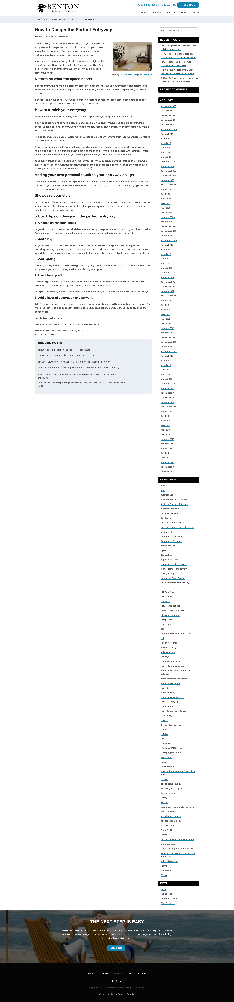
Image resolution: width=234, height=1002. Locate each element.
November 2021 (168, 286)
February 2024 (168, 161)
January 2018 (167, 462)
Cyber (164, 550)
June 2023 (166, 198)
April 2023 (165, 208)
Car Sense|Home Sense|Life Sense (177, 527)
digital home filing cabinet (174, 564)
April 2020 (165, 374)
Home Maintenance (170, 661)
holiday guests (168, 652)
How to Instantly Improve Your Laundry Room (59, 330)
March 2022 (166, 268)
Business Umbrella (170, 508)
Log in (163, 889)
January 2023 (167, 221)
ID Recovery (166, 715)
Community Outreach (171, 541)
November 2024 (168, 120)
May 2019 (165, 425)
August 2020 (167, 356)
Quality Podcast (168, 766)
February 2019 (167, 439)
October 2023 (167, 180)
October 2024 (167, 124)
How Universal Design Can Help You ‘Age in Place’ (74, 362)
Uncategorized (168, 844)
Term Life (165, 834)
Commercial (167, 532)
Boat (163, 490)
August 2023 (167, 189)
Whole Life (166, 870)
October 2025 (167, 110)
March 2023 (166, 212)
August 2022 (167, 245)
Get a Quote (116, 948)
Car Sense (166, 518)
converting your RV (170, 545)
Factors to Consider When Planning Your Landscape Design (77, 376)
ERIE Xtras (165, 601)
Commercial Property (171, 536)
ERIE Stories (166, 596)
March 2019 (166, 434)
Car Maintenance (169, 513)
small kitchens (168, 811)
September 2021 (168, 295)
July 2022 (165, 249)
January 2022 (167, 277)
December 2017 (168, 467)
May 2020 (165, 369)
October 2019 (167, 402)
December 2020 (168, 337)
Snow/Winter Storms (171, 816)
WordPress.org (168, 903)
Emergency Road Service (173, 578)
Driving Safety (167, 573)
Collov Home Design (129, 74)
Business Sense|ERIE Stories (174, 504)
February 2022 (168, 272)
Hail (162, 638)
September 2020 (169, 351)
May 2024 (165, 147)
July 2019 (165, 416)
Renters (164, 779)
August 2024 (167, 134)
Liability (164, 734)
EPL (162, 587)
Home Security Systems (172, 697)
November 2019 (168, 397)
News (45, 19)
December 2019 (168, 393)
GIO (162, 629)
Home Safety (167, 688)
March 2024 (166, 157)
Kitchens (165, 729)
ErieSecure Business (170, 606)
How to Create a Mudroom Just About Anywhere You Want (67, 324)
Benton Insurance (58, 8)
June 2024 (166, 143)
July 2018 (165, 453)
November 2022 (168, 231)
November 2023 (168, 175)
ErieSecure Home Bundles (173, 610)
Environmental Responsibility (175, 582)
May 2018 (165, 457)
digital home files (169, 559)
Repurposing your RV (171, 783)
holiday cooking (168, 647)
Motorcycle (166, 757)
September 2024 (169, 129)
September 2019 (168, 406)
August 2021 (166, 300)
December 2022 (168, 226)
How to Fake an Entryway (48, 317)
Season (164, 802)
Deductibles (166, 555)
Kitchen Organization (171, 725)
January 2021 (167, 332)
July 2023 (165, 194)
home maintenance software (175, 678)
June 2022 (166, 254)
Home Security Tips (170, 701)
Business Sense (168, 495)
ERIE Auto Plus (167, 592)
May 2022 (165, 258)
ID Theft (164, 720)
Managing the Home (171, 752)
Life (162, 738)
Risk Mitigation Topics (171, 788)
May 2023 (165, 203)
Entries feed (166, 893)
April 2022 (165, 263)
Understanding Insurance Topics (177, 848)
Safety (164, 797)
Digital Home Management (174, 569)
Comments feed (169, 898)
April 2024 (166, 152)
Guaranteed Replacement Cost (176, 633)
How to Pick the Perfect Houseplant (65, 350)
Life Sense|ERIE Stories (171, 748)
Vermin (164, 865)
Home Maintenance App (173, 666)
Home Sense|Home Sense (173, 711)
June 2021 (165, 309)
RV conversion (168, 793)
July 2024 (165, 138)
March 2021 (166, 323)
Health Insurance (169, 643)
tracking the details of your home (177, 839)
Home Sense (167, 706)
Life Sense (165, 743)
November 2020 (168, 342)
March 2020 (166, 379)
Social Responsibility (171, 820)
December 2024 (168, 115)
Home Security (168, 692)
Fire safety (166, 624)
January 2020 (167, 388)
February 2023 (168, 217)
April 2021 (165, 319)
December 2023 (168, 171)
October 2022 (167, 235)
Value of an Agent (169, 861)
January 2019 (167, 443)
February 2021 (167, 328)
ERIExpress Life (168, 619)
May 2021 (165, 314)
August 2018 (166, 448)
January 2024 (167, 166)
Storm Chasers (168, 825)
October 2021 (167, 291)
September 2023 (169, 184)
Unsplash (147, 74)
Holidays (165, 656)
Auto (163, 485)
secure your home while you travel (177, 807)
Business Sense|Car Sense (174, 499)
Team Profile (167, 830)
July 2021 (165, 305)
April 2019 (165, 430)
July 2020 (165, 360)
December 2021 (168, 282)
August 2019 (166, 411)
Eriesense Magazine (170, 615)
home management (170, 683)
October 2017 (167, 471)
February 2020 (168, 383)
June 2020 (166, 365)
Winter (164, 875)
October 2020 (167, 346)
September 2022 (169, 240)
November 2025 (168, 106)
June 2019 (165, 420)
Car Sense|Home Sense (172, 522)
